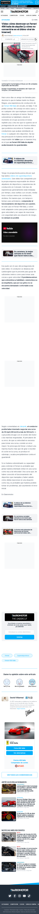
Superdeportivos (23, 656)
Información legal (14, 910)
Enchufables (21, 784)
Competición (14, 15)
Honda (2, 8)
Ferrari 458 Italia (10, 106)
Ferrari (4, 134)
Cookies (21, 910)
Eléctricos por (12, 6)
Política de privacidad (29, 910)
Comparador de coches (19, 763)
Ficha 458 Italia (19, 748)
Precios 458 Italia (20, 760)
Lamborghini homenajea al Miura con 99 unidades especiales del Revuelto (19, 84)
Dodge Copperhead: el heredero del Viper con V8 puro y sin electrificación (18, 89)
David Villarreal (8, 35)
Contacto (6, 910)
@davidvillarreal (18, 35)
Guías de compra (31, 15)
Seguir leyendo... (21, 708)
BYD (8, 8)
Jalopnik (23, 426)
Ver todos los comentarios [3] (19, 775)
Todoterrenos (27, 8)
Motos (18, 832)
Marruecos (19, 8)
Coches (22, 15)
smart (12, 8)
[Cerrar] (36, 43)
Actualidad (4, 15)
